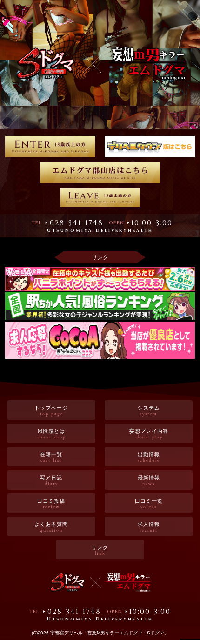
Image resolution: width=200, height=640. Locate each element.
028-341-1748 (76, 223)
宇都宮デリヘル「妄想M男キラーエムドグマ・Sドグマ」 (109, 632)
